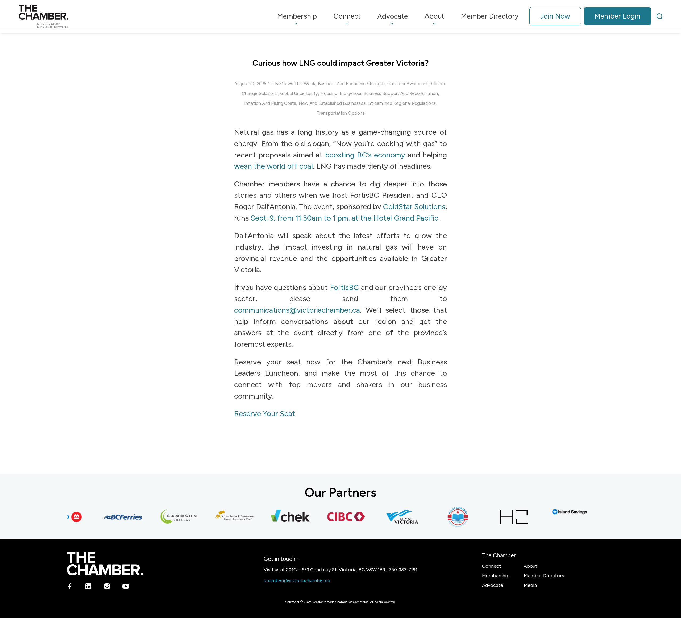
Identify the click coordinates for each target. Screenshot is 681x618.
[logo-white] (105, 563)
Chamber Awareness (408, 83)
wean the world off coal (273, 166)
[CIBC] (338, 517)
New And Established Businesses (332, 103)
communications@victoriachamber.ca (297, 309)
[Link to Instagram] (107, 587)
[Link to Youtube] (126, 587)
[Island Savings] (562, 512)
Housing (329, 93)
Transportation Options (340, 113)
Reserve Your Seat (264, 413)
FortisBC (344, 287)
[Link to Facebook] (70, 587)
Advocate (492, 585)
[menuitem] (297, 16)
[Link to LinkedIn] (88, 587)
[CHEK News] (282, 517)
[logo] (43, 16)
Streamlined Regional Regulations (401, 103)
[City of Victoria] (394, 517)
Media (530, 585)
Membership (495, 576)
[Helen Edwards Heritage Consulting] (450, 517)
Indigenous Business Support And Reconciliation (389, 93)
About (530, 566)
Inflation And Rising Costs (270, 103)
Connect (491, 566)
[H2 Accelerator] (506, 517)
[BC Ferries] (115, 517)
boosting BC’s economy (365, 154)
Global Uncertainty (299, 93)
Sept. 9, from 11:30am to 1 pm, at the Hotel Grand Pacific (344, 217)
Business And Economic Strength (351, 83)
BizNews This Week (295, 83)
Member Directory (544, 576)
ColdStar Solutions (414, 206)
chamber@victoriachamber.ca (297, 580)
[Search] (659, 16)
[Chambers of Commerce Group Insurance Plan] (227, 517)
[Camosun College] (171, 517)
